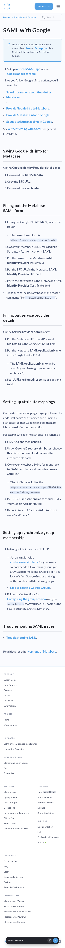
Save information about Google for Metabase (28, 95)
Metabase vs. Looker (14, 906)
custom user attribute (24, 562)
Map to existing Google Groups (30, 587)
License (41, 807)
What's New (10, 705)
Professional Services (48, 837)
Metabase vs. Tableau (14, 901)
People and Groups (25, 17)
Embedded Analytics (14, 749)
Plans (6, 719)
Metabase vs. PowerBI (15, 916)
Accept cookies (55, 940)
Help (40, 832)
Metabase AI (10, 792)
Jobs (46, 792)
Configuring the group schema (26, 599)
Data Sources (10, 685)
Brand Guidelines (46, 813)
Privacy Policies (45, 797)
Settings (49, 940)
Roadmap (8, 700)
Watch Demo (10, 679)
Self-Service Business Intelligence (20, 743)
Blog (6, 866)
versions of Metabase (42, 651)
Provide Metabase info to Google (27, 115)
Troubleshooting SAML (21, 637)
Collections (9, 807)
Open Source (10, 724)
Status (41, 842)
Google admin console (21, 73)
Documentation (45, 826)
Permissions (10, 823)
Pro (28, 48)
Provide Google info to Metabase (27, 108)
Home (6, 17)
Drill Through (10, 802)
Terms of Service (46, 802)
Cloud (7, 695)
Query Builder (11, 797)
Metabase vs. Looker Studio (17, 911)
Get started (44, 6)
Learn (6, 871)
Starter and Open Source (16, 762)
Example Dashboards (14, 887)
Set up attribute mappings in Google (29, 121)
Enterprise (41, 48)
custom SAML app (28, 69)
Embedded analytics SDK (16, 828)
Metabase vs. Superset (15, 922)
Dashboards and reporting (17, 813)
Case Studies (10, 861)
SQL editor (9, 818)
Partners (8, 882)
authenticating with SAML (25, 129)
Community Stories (13, 877)
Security (8, 690)
